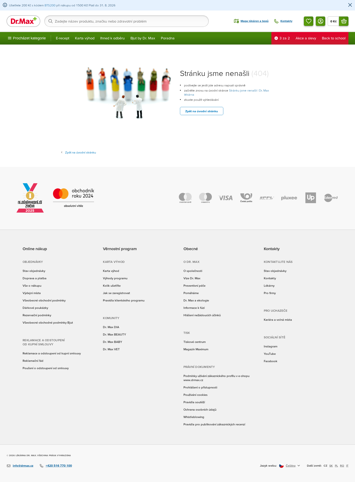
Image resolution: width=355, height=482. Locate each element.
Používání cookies (195, 394)
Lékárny (269, 285)
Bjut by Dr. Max (142, 38)
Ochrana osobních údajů (199, 409)
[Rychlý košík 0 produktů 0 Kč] (343, 21)
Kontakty (270, 278)
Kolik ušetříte (112, 285)
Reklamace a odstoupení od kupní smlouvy (52, 353)
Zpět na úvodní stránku (201, 111)
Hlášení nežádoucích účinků (202, 315)
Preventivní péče (194, 285)
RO (342, 465)
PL (336, 465)
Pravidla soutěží (194, 402)
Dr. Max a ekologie (196, 300)
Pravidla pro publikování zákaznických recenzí (214, 424)
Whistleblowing (193, 417)
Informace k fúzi (194, 307)
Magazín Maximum (195, 349)
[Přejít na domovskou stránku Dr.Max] (23, 21)
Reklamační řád (33, 360)
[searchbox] (126, 21)
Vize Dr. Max (191, 278)
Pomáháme (191, 293)
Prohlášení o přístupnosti (200, 387)
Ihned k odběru (112, 38)
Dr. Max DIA (111, 327)
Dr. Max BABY (112, 341)
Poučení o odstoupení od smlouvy (46, 368)
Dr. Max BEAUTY (114, 334)
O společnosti (192, 270)
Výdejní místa (32, 293)
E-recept (62, 38)
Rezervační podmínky (37, 315)
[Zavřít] (350, 5)
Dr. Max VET (111, 349)
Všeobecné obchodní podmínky (44, 300)
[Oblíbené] (308, 21)
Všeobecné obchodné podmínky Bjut (48, 322)
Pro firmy (270, 293)
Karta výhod (85, 38)
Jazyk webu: (268, 465)
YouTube (270, 353)
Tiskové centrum (194, 341)
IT (347, 465)
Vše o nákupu (32, 285)
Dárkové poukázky (35, 307)
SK (331, 465)
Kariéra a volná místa (278, 319)
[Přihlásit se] (320, 21)
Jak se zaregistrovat (116, 293)
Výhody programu (115, 278)
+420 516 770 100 (59, 465)
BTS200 (50, 5)
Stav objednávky (34, 270)
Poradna (168, 38)
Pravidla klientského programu (123, 300)
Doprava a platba (34, 278)
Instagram (270, 346)
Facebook (270, 361)
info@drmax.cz (23, 465)
